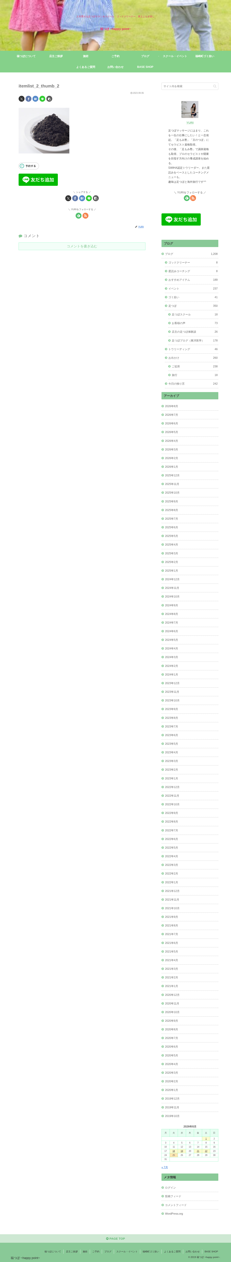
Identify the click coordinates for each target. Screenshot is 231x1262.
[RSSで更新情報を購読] (85, 216)
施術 (85, 1251)
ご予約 (95, 1251)
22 (206, 1151)
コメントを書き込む (82, 246)
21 (198, 1151)
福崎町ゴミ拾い (151, 1251)
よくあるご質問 (172, 1251)
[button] (49, 99)
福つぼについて (52, 1251)
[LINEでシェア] (42, 99)
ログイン (170, 1187)
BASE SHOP (211, 1251)
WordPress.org (174, 1213)
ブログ (107, 1251)
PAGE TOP (117, 1238)
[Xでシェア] (22, 99)
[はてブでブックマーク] (35, 99)
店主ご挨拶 (72, 1251)
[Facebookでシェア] (28, 99)
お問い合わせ (193, 1251)
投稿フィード (173, 1196)
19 (182, 1151)
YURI (190, 122)
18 (173, 1151)
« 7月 (164, 1167)
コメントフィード (176, 1204)
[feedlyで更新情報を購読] (79, 216)
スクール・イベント (127, 1251)
